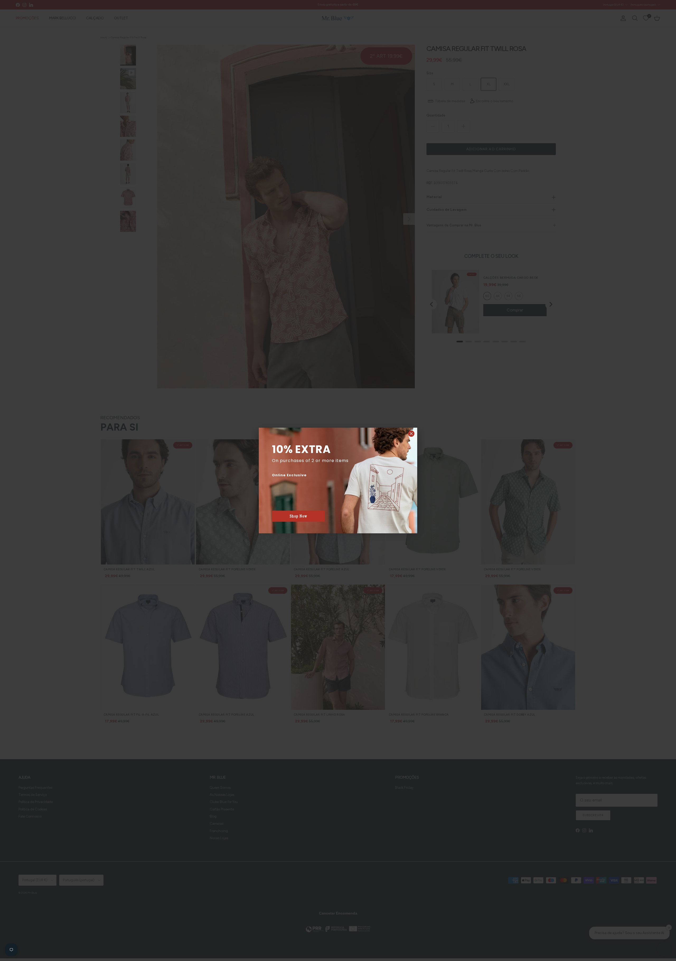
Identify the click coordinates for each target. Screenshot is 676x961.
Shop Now (298, 516)
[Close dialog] (411, 433)
